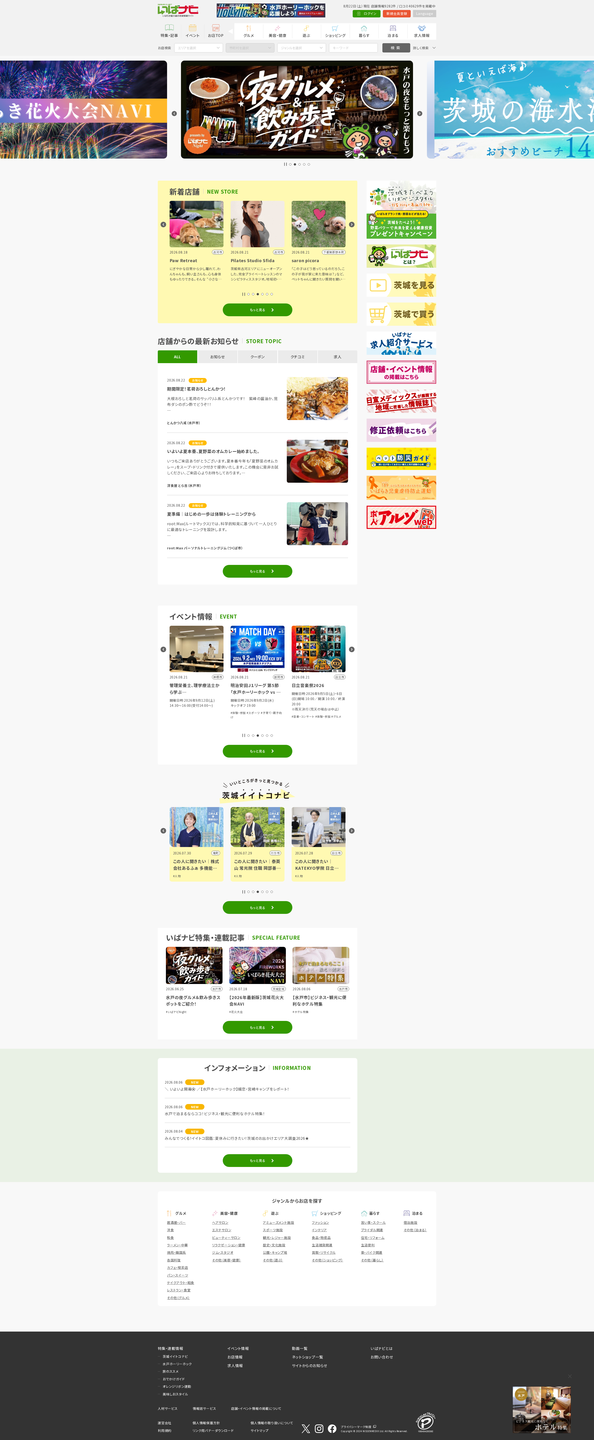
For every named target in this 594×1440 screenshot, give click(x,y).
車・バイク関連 (372, 1252)
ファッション (320, 1222)
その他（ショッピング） (327, 1260)
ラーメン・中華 (177, 1245)
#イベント (301, 876)
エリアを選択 (187, 48)
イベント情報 (238, 1348)
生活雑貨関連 (322, 1245)
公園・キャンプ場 (275, 1252)
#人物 (177, 876)
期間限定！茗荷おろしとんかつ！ (196, 389)
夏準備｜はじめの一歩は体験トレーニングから (211, 514)
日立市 (214, 853)
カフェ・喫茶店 (177, 1267)
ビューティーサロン (226, 1237)
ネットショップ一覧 (307, 1357)
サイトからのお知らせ (309, 1365)
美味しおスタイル (175, 1394)
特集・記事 (169, 35)
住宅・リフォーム (372, 1237)
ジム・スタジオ (222, 1252)
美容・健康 (277, 35)
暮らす (364, 35)
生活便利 (368, 1245)
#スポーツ (301, 880)
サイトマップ (260, 1430)
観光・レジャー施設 (277, 1237)
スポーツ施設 (273, 1230)
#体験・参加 (201, 716)
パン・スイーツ (177, 1275)
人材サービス (168, 1408)
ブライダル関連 (372, 1230)
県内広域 (335, 853)
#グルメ (214, 716)
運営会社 (164, 1422)
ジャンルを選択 (291, 48)
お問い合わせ (382, 1357)
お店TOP (216, 35)
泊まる (392, 35)
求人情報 (421, 35)
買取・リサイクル (324, 1252)
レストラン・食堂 (178, 1290)
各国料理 (174, 1260)
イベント (192, 35)
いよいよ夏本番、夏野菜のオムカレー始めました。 (213, 451)
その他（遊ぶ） (273, 1260)
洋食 (170, 1230)
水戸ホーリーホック (177, 1364)
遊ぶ (306, 35)
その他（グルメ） (178, 1297)
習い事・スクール (373, 1222)
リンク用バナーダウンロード (213, 1430)
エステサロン (221, 1230)
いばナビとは (382, 1348)
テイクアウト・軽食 (180, 1282)
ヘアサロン (220, 1222)
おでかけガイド (174, 1379)
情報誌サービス (204, 1408)
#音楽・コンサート (181, 716)
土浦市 (275, 853)
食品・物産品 (321, 1237)
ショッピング (335, 35)
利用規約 (164, 1430)
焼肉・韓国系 (176, 1252)
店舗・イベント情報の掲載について (256, 1408)
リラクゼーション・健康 (228, 1245)
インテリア (319, 1230)
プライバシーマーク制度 (356, 1427)
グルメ (248, 35)
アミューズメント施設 (278, 1222)
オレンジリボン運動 (177, 1386)
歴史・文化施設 (274, 1245)
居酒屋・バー (176, 1222)
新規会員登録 (397, 13)
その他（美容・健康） (226, 1260)
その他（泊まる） (415, 1230)
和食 (170, 1237)
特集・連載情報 (170, 1348)
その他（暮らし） (372, 1260)
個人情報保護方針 (206, 1422)
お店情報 (235, 1357)
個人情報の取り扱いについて (272, 1422)
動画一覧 (299, 1348)
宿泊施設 (410, 1222)
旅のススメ (171, 1371)
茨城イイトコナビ (175, 1356)
